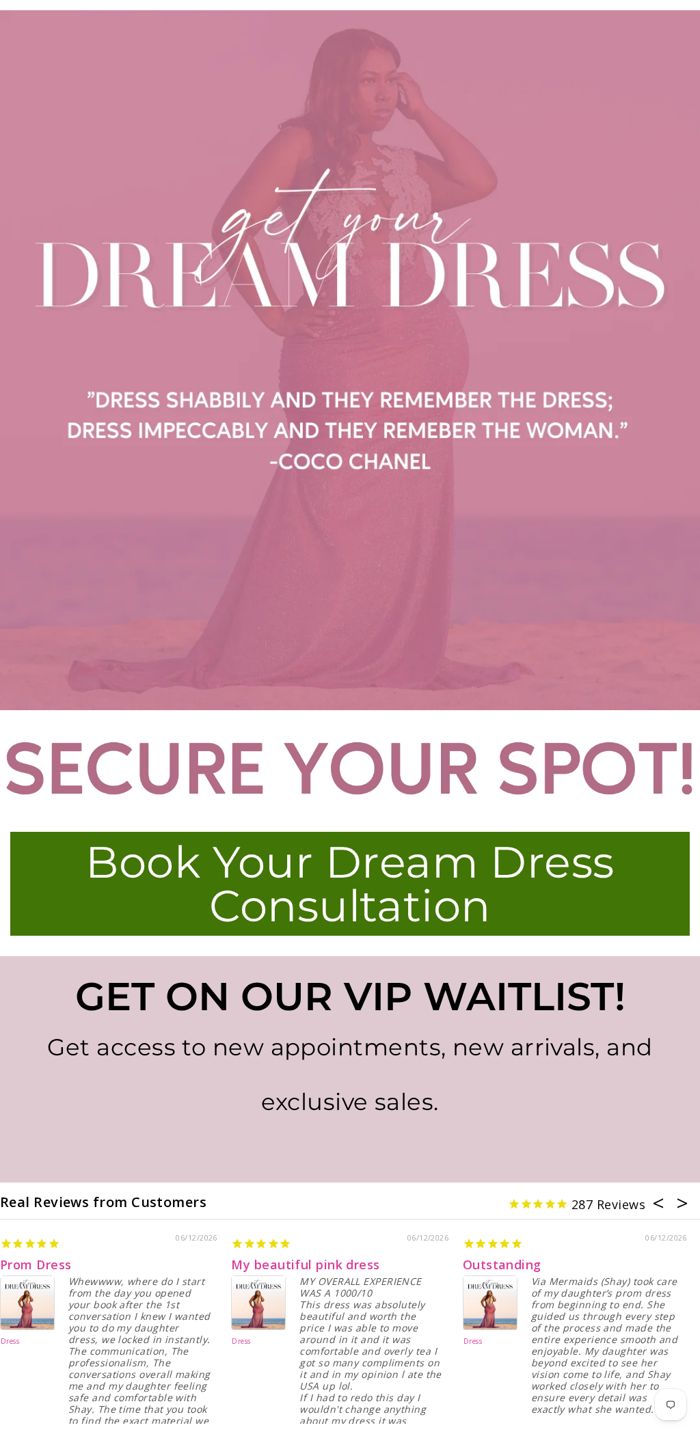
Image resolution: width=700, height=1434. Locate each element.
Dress (10, 1342)
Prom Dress (36, 1264)
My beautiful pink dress (305, 1264)
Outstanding (502, 1264)
